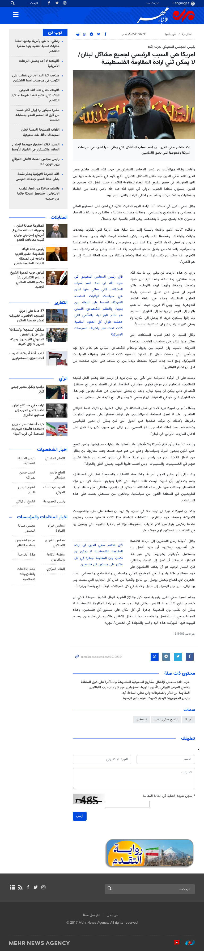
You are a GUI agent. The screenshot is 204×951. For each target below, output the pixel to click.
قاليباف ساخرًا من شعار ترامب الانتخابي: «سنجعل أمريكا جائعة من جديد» (38, 193)
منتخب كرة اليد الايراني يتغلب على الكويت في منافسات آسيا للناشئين (36, 78)
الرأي (63, 378)
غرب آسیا (170, 34)
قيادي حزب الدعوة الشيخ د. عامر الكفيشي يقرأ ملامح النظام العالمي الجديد (27, 280)
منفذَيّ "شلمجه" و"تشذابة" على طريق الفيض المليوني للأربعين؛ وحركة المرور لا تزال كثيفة (26, 337)
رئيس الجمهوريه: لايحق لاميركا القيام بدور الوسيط (156, 698)
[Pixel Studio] (174, 942)
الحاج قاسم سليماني (57, 475)
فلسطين (141, 719)
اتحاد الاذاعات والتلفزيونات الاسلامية (26, 574)
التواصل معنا (91, 915)
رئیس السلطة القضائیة (27, 461)
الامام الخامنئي (55, 458)
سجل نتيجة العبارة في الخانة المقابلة (169, 796)
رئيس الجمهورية (54, 501)
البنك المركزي (55, 569)
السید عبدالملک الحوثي (54, 490)
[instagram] (43, 888)
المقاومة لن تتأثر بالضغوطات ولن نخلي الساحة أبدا (156, 693)
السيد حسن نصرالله (27, 475)
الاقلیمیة (187, 34)
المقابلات (59, 217)
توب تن (55, 32)
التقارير (60, 302)
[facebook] (27, 888)
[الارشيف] (12, 888)
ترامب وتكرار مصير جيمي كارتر (27, 389)
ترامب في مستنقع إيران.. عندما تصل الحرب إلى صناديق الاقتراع (27, 410)
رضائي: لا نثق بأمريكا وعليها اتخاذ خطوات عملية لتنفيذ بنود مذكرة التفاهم (37, 46)
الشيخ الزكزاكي (26, 501)
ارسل (79, 816)
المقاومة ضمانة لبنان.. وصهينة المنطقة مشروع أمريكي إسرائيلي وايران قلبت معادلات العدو (28, 233)
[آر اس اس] (20, 888)
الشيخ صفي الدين (166, 719)
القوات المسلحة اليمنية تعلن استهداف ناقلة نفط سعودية (40, 132)
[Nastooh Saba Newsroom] (187, 942)
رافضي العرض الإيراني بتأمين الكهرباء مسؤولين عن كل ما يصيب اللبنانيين (139, 687)
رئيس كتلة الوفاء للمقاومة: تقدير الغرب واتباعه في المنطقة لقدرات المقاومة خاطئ (29, 256)
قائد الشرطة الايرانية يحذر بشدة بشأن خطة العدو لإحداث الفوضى (38, 176)
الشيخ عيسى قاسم (27, 490)
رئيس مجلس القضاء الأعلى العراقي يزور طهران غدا (36, 162)
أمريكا (188, 719)
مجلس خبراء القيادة (56, 528)
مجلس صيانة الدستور (27, 528)
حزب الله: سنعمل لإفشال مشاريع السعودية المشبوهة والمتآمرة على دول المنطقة (135, 682)
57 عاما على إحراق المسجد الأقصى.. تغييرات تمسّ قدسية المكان (26, 315)
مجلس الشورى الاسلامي (55, 543)
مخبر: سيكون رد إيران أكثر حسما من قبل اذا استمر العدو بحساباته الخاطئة (37, 115)
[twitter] (35, 888)
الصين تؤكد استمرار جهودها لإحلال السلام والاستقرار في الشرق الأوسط (36, 147)
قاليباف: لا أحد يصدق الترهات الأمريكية (39, 63)
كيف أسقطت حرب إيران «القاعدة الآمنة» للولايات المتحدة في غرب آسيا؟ (27, 429)
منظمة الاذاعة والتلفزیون (55, 557)
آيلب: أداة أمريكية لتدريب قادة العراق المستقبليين (27, 356)
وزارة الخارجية (27, 554)
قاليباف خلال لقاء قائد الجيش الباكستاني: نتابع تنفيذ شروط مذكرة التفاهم (36, 95)
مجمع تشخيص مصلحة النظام (25, 543)
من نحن (112, 915)
